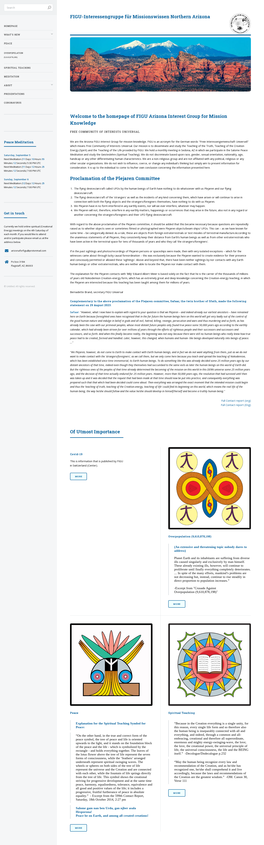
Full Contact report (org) (236, 400)
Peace (8, 43)
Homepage (11, 26)
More (78, 476)
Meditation (11, 76)
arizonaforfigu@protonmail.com (28, 250)
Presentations (14, 94)
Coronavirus (13, 102)
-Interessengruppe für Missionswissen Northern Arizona (140, 16)
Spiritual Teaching (17, 67)
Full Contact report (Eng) (236, 405)
